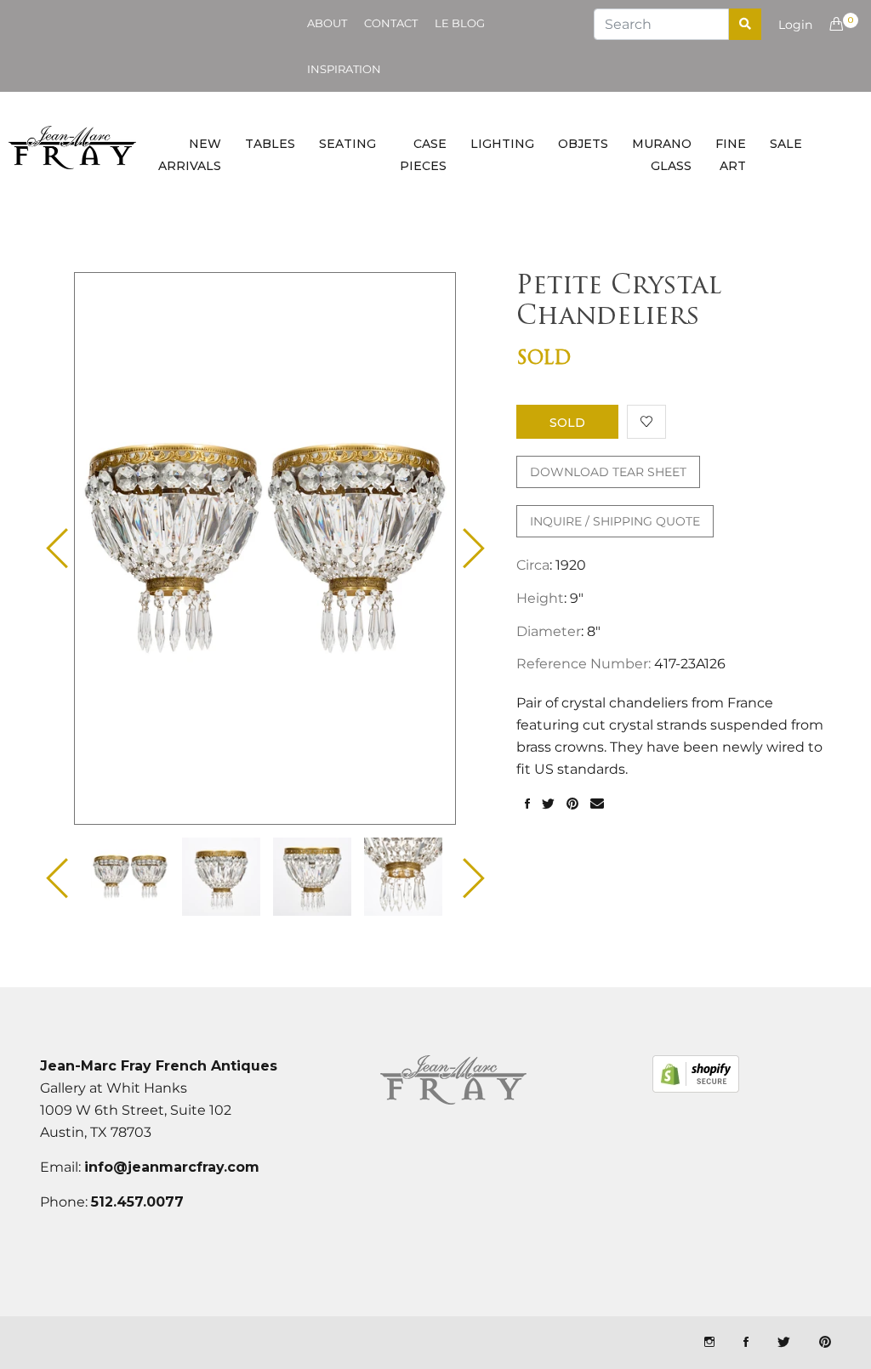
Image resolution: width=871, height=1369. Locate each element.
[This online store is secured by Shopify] (695, 1074)
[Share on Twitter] (548, 804)
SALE (786, 143)
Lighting (502, 143)
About (327, 23)
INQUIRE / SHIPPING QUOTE (615, 521)
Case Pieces (423, 154)
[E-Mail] (597, 804)
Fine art (730, 154)
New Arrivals (189, 154)
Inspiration (344, 69)
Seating (347, 143)
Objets (583, 143)
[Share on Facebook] (527, 804)
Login (795, 24)
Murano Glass (662, 154)
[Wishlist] (646, 422)
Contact (391, 23)
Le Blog (460, 23)
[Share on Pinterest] (572, 804)
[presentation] (130, 877)
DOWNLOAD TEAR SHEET (608, 472)
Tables (270, 143)
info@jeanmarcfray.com (171, 1167)
